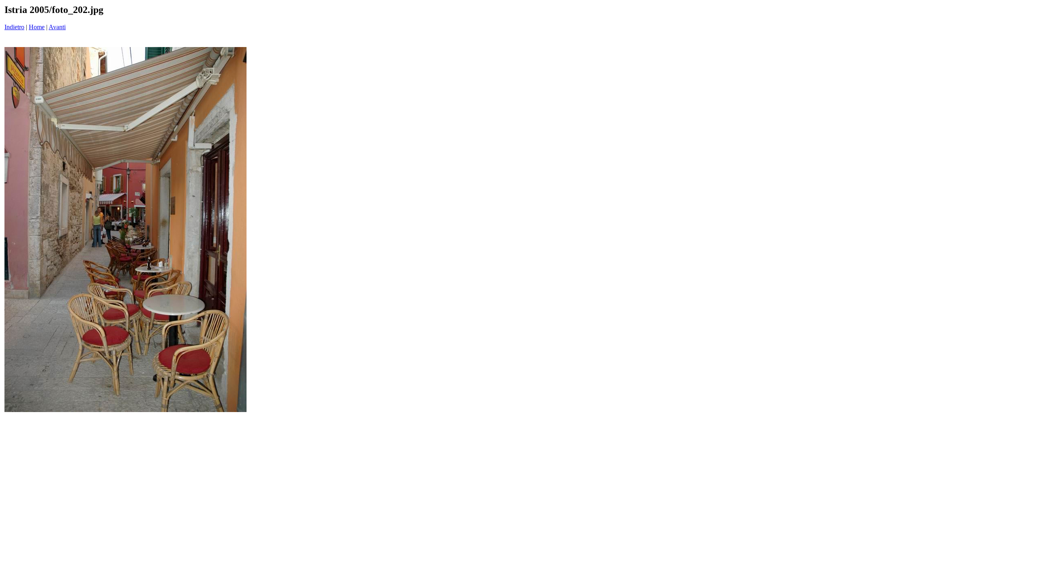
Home (37, 27)
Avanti (57, 27)
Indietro (14, 27)
